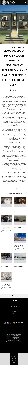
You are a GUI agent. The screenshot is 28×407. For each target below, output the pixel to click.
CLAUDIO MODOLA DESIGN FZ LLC (14, 47)
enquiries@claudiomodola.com (15, 341)
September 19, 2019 (8, 89)
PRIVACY (13, 313)
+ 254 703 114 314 (16, 340)
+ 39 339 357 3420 (16, 337)
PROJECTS (14, 311)
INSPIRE (13, 304)
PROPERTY (14, 308)
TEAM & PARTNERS (13, 306)
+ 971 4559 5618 (16, 338)
